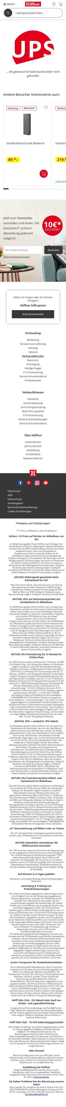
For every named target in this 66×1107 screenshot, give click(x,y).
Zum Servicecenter (33, 314)
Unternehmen (33, 442)
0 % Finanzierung (33, 372)
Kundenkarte (33, 454)
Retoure (33, 352)
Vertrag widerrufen (33, 356)
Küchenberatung (33, 403)
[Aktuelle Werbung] (13, 109)
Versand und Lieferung (33, 343)
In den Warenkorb (44, 174)
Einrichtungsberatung (33, 407)
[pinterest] (28, 482)
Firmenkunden (33, 380)
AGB (10, 495)
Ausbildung (33, 450)
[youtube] (45, 482)
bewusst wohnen (33, 458)
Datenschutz (15, 499)
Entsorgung (33, 364)
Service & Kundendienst (33, 376)
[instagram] (37, 482)
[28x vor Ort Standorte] (53, 4)
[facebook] (20, 482)
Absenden (53, 250)
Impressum (14, 491)
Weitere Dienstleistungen (33, 419)
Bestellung (33, 339)
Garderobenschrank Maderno (21, 184)
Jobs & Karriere (33, 446)
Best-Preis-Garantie (33, 411)
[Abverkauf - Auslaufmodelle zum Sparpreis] (29, 109)
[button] (7, 4)
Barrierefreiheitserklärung (22, 507)
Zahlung (33, 348)
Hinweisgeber (15, 503)
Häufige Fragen (33, 368)
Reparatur (33, 360)
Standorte (33, 399)
